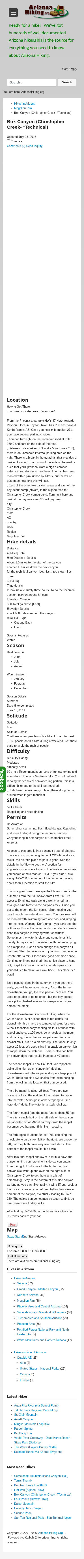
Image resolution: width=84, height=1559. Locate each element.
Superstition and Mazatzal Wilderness (41, 1312)
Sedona (22, 1283)
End (9, 1251)
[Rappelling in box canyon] (42, 319)
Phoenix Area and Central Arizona (38, 1306)
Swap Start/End (17, 1236)
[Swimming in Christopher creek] (42, 208)
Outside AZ (24, 1357)
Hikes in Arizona (24, 1278)
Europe (24, 1380)
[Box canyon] (42, 172)
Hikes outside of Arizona (30, 1352)
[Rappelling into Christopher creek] (42, 297)
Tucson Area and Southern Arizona (39, 1318)
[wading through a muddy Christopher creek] (42, 230)
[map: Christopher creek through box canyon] (42, 386)
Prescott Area (26, 1323)
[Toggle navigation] (13, 12)
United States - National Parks (39, 1368)
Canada (25, 1374)
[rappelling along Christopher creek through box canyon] (42, 274)
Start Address (37, 1236)
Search (67, 82)
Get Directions (17, 1256)
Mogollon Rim (26, 1300)
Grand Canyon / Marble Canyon (37, 1289)
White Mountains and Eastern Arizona (41, 1340)
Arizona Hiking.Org (50, 1533)
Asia (23, 1362)
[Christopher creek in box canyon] (42, 252)
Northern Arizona (28, 1295)
